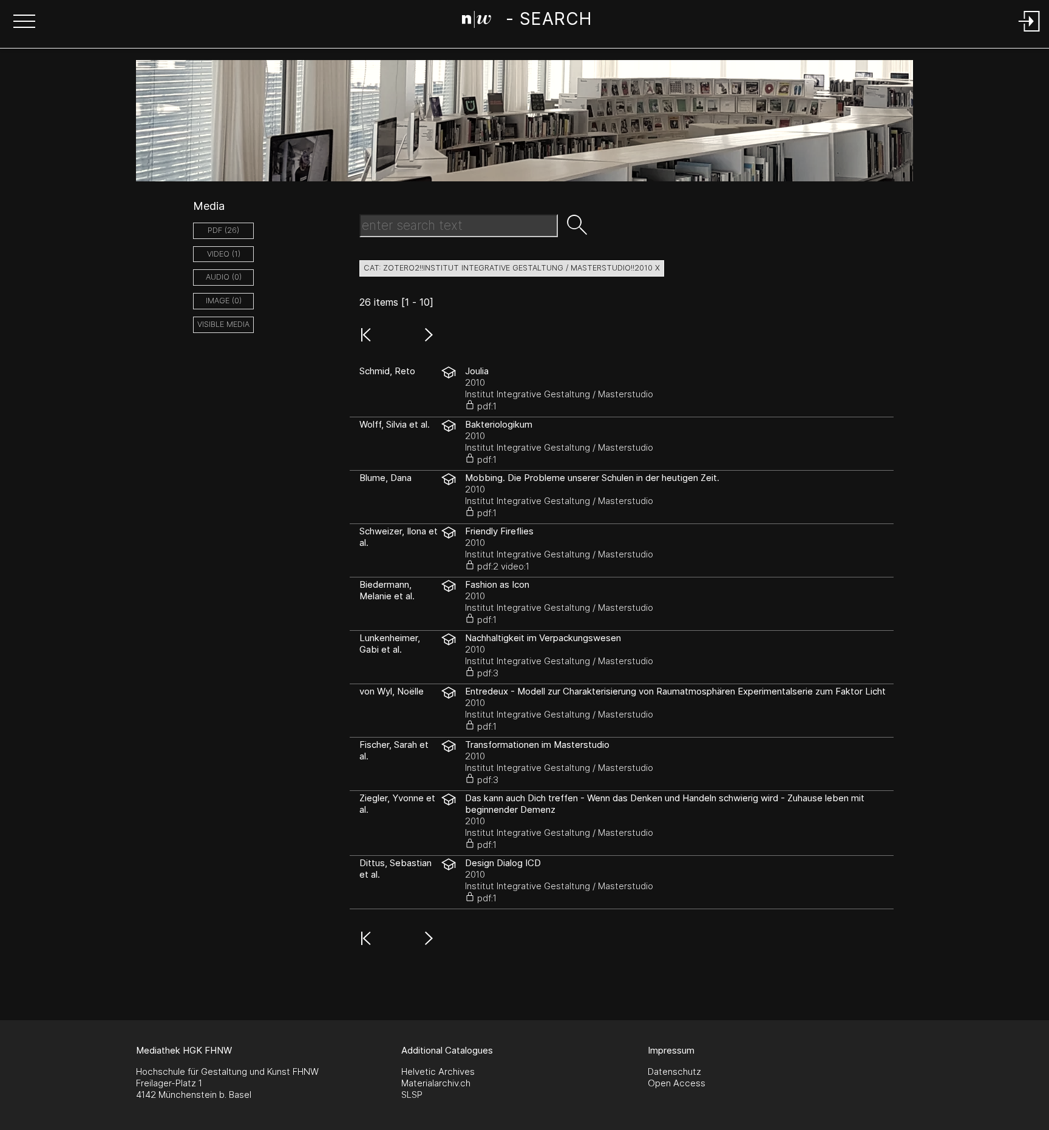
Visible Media (223, 324)
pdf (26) (223, 230)
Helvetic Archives (438, 1071)
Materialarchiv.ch (435, 1083)
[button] (24, 22)
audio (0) (224, 276)
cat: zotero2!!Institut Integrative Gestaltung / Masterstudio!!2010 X (512, 267)
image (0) (224, 300)
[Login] (1029, 32)
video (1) (223, 253)
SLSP (412, 1094)
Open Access (676, 1083)
